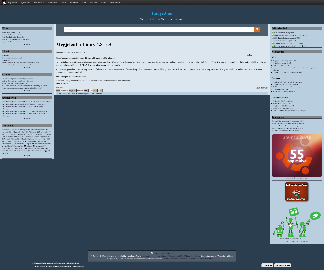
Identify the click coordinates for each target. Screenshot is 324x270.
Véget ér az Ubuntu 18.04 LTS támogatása (16, 39)
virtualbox (5, 143)
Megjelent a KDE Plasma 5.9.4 (283, 106)
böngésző (40, 134)
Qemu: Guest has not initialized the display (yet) (289, 110)
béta (3, 153)
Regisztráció (12, 2)
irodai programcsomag (42, 136)
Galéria (84, 2)
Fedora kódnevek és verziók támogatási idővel (287, 128)
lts (9, 141)
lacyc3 (14, 134)
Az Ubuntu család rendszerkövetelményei (287, 87)
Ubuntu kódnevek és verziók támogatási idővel (288, 121)
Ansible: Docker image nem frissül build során (17, 81)
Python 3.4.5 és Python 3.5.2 (283, 65)
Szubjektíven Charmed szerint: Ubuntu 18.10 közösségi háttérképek (25, 111)
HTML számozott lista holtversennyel (15, 83)
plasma (31, 139)
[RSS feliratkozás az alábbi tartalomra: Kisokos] (297, 43)
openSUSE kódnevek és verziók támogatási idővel (289, 126)
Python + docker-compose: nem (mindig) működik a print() (22, 88)
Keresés (63, 2)
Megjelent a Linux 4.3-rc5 (282, 63)
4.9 (13, 143)
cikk (7, 139)
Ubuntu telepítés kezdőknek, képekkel (286, 84)
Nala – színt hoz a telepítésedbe (12, 58)
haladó (15, 139)
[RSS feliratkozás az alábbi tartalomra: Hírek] (297, 40)
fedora (37, 150)
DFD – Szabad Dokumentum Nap (297, 241)
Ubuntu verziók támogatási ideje (297, 178)
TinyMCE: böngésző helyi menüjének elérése (17, 78)
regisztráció (76, 93)
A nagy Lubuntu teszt (280, 89)
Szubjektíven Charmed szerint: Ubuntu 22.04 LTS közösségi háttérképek (27, 102)
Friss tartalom (52, 2)
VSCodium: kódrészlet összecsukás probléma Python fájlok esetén (24, 85)
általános (5, 129)
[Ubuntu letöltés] (297, 155)
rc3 (101, 90)
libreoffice (9, 136)
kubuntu (38, 148)
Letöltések (94, 2)
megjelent (25, 129)
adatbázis (30, 141)
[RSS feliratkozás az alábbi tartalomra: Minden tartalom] (297, 35)
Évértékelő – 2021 (8, 60)
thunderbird (19, 146)
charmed (4, 134)
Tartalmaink (38, 2)
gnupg (45, 150)
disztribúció (6, 132)
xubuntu (40, 141)
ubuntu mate (17, 148)
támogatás (39, 146)
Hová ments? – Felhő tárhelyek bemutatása (287, 82)
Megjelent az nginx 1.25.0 (11, 32)
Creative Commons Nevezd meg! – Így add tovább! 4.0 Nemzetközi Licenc (171, 256)
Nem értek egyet (283, 265)
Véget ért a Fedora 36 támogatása (13, 37)
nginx (29, 143)
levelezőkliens (7, 146)
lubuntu (29, 146)
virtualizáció (18, 141)
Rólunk (104, 2)
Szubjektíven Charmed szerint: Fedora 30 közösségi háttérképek (24, 104)
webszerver (38, 143)
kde (23, 139)
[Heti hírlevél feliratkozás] (297, 32)
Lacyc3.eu (162, 13)
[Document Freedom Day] (297, 223)
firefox (50, 134)
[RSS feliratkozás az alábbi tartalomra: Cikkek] (297, 38)
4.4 (39, 139)
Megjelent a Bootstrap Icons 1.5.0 (284, 60)
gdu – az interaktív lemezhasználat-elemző (16, 65)
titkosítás (28, 148)
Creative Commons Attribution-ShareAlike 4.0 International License (189, 258)
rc (45, 139)
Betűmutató (74, 2)
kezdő (19, 136)
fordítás (28, 136)
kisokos (33, 132)
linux (16, 132)
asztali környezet (27, 134)
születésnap (6, 148)
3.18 (47, 143)
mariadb (21, 143)
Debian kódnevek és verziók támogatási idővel (288, 123)
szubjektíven (21, 150)
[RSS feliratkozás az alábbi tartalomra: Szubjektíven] (297, 46)
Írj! (125, 2)
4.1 (30, 150)
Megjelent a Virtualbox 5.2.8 (283, 108)
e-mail (11, 150)
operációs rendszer (40, 129)
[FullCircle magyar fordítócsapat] (297, 192)
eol (3, 141)
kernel (24, 132)
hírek (15, 129)
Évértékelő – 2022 (8, 55)
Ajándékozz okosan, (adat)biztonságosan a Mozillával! (20, 62)
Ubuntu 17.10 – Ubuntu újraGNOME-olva (287, 72)
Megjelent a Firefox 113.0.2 (11, 35)
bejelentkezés (88, 93)
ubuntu (43, 132)
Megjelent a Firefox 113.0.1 (11, 42)
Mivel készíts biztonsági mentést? (284, 91)
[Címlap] (4, 2)
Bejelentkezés (25, 2)
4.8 (95, 90)
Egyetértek (267, 265)
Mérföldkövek (115, 2)
